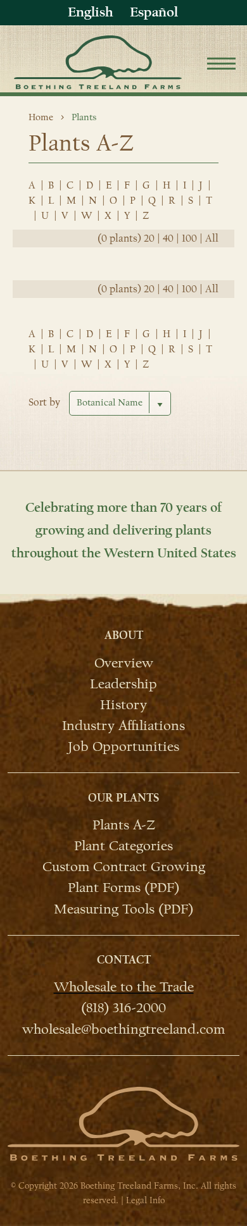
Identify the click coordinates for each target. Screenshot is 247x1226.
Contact (124, 960)
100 (189, 238)
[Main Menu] (221, 65)
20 (149, 238)
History (123, 704)
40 (168, 238)
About (123, 635)
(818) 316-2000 (123, 1007)
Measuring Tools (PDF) (123, 908)
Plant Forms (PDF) (123, 887)
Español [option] (154, 12)
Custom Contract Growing (123, 866)
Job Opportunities (123, 745)
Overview (123, 662)
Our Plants (123, 798)
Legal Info (145, 1200)
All (211, 238)
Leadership (123, 683)
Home (40, 117)
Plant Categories (123, 845)
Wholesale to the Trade (124, 986)
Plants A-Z (123, 824)
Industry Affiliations (123, 725)
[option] (154, 12)
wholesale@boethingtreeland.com (123, 1028)
